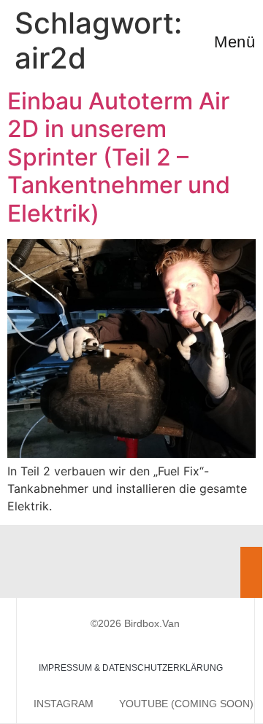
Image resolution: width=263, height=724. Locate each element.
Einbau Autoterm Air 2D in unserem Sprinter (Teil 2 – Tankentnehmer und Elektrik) (118, 157)
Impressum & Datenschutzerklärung (131, 668)
